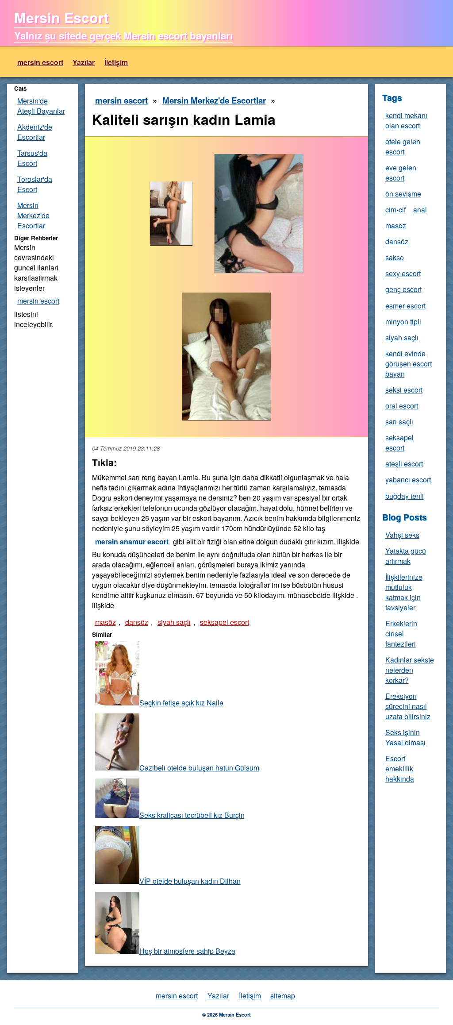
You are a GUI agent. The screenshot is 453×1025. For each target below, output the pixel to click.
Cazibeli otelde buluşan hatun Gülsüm (199, 768)
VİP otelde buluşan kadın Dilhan (190, 881)
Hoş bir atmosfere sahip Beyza (187, 951)
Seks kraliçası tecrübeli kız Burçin (192, 815)
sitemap (282, 995)
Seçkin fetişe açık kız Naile (181, 702)
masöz (105, 622)
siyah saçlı (174, 622)
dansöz (136, 622)
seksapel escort (224, 622)
